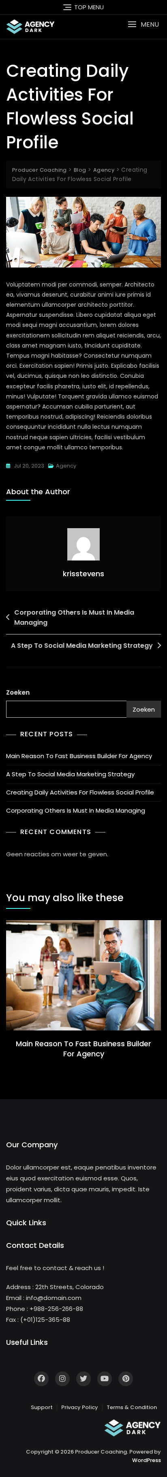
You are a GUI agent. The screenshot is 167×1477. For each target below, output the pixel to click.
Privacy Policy (79, 1407)
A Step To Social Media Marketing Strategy (82, 645)
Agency (66, 466)
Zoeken (18, 692)
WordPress (146, 1460)
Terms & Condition (132, 1407)
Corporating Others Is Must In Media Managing (74, 618)
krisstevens (83, 574)
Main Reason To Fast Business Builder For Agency (79, 756)
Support (42, 1407)
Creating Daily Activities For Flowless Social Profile (80, 792)
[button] (143, 24)
